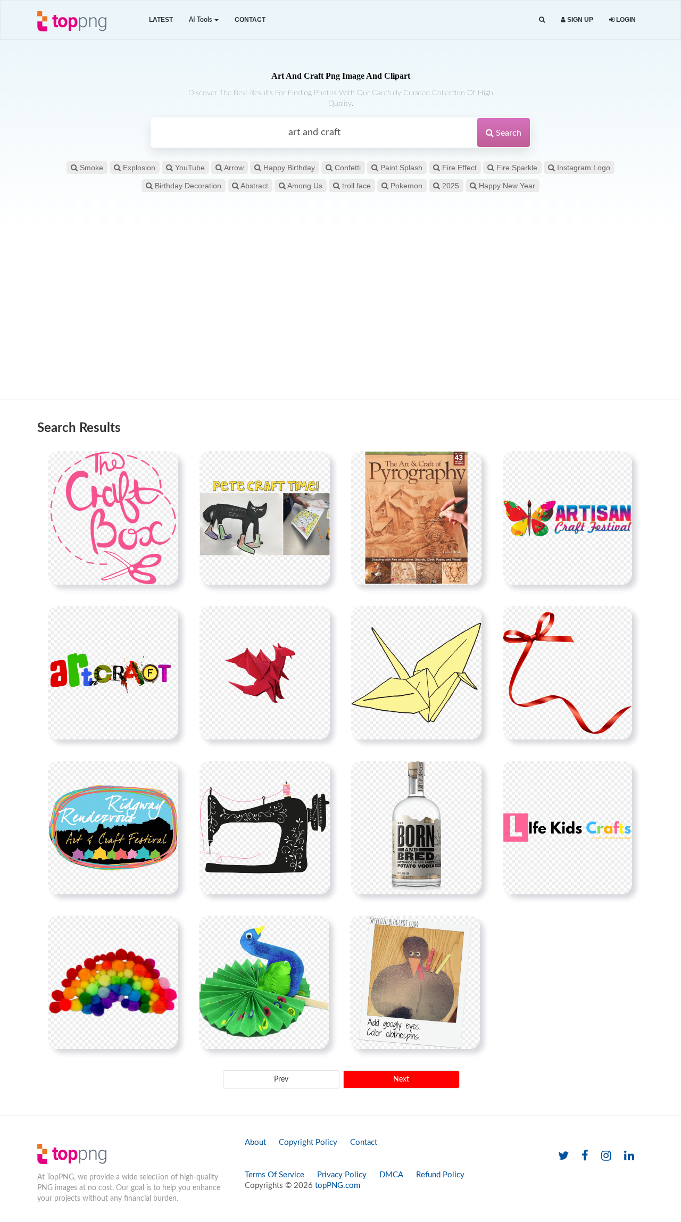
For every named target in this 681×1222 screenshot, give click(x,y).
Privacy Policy (342, 1175)
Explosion (138, 167)
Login (625, 19)
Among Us (304, 185)
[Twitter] (563, 1156)
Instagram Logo (582, 167)
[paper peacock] (264, 982)
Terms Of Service (274, 1175)
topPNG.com (337, 1186)
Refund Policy (440, 1175)
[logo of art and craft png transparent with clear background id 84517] (567, 517)
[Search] (542, 20)
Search (507, 133)
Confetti (347, 167)
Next (401, 1079)
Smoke (90, 167)
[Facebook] (585, 1156)
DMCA (391, 1175)
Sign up (579, 19)
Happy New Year (506, 185)
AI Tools (201, 19)
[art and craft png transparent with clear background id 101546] (113, 672)
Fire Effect (458, 167)
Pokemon (405, 185)
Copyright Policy (308, 1142)
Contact (250, 19)
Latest (161, 19)
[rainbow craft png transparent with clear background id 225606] (113, 982)
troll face (355, 185)
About (255, 1142)
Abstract (253, 185)
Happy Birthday (288, 167)
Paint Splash (400, 167)
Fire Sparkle (515, 167)
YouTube (189, 167)
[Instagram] (606, 1156)
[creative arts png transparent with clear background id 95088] (415, 982)
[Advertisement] (340, 314)
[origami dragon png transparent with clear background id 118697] (265, 672)
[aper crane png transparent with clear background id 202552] (416, 672)
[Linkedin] (629, 1156)
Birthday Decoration (187, 185)
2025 (449, 185)
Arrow (233, 167)
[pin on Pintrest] (164, 465)
